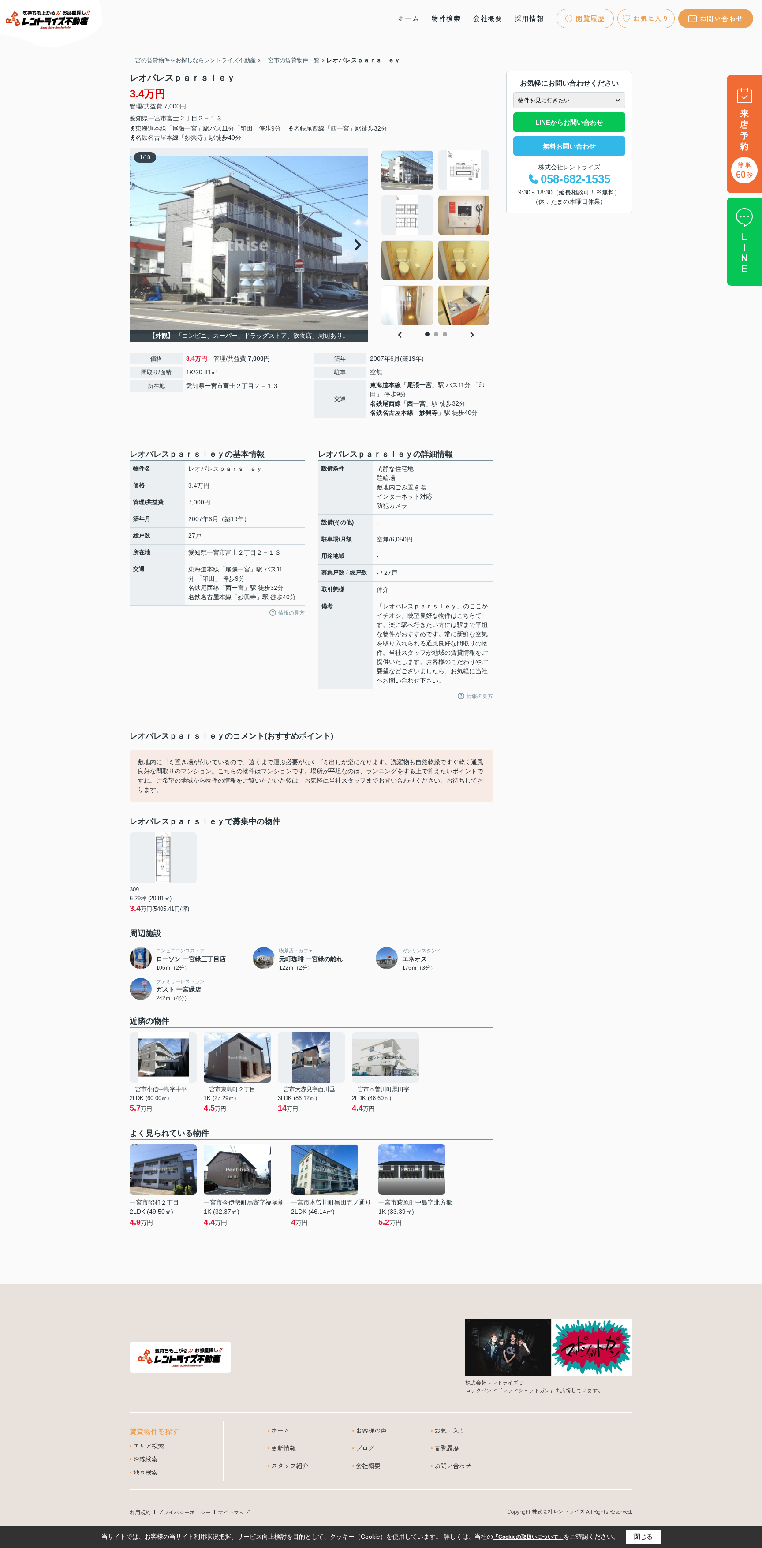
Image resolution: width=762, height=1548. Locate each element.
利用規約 (140, 1512)
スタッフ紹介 (289, 1465)
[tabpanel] (436, 238)
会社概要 (487, 18)
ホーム (409, 18)
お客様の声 (371, 1430)
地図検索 (145, 1472)
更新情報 (283, 1448)
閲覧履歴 (590, 18)
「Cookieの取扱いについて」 (528, 1537)
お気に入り (651, 18)
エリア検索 (148, 1445)
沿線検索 (145, 1459)
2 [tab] (436, 334)
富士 (173, 118)
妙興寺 (428, 412)
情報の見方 (291, 613)
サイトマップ (234, 1512)
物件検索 (446, 18)
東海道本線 (385, 384)
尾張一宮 (419, 384)
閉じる (643, 1536)
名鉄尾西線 (385, 403)
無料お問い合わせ (569, 146)
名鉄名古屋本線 (391, 412)
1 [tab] (427, 334)
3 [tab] (445, 334)
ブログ (365, 1448)
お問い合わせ (721, 18)
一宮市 (157, 118)
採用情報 (529, 18)
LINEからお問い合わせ (569, 122)
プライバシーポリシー (184, 1512)
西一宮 (416, 403)
